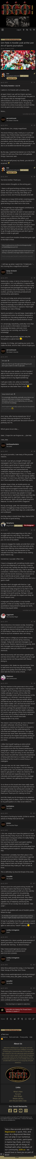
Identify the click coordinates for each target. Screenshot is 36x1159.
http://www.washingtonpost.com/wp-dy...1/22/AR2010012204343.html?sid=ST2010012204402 (14, 951)
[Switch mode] (34, 29)
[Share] (31, 82)
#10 (34, 813)
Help (31, 1037)
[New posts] (23, 29)
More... (3, 111)
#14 (34, 965)
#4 (34, 278)
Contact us (4, 1037)
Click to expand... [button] (18, 258)
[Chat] (27, 29)
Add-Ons (3, 1120)
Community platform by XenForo (16, 1117)
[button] (2, 30)
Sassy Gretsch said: (7, 394)
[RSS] (2, 1039)
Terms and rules (13, 1037)
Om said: (4, 361)
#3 (34, 176)
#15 (34, 988)
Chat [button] (17, 1157)
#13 (34, 937)
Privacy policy (24, 1037)
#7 (34, 530)
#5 (34, 357)
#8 (34, 621)
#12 (34, 883)
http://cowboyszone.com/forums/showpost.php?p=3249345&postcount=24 (16, 246)
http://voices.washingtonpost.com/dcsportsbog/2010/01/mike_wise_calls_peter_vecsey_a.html (18, 975)
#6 (34, 451)
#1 (34, 82)
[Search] (30, 29)
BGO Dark (5, 1034)
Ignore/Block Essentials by (16, 1118)
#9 (34, 683)
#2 (34, 125)
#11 (34, 830)
